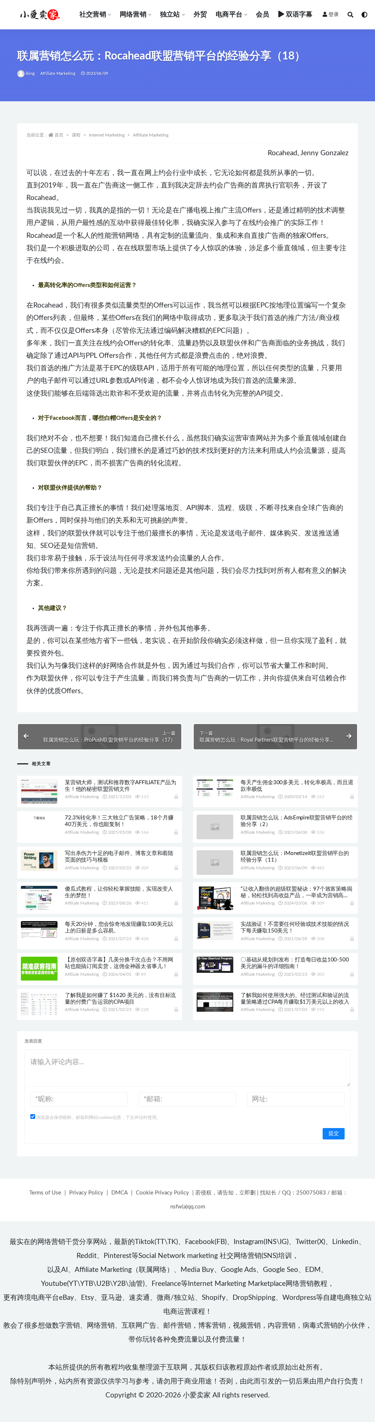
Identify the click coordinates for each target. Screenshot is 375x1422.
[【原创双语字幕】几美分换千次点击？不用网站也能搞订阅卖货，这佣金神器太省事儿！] (39, 969)
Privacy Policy (86, 1193)
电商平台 (229, 14)
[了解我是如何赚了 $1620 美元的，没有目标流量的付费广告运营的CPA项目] (39, 1003)
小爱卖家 (197, 1395)
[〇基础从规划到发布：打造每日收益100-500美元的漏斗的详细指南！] (215, 965)
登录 (333, 14)
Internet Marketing (107, 135)
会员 (262, 14)
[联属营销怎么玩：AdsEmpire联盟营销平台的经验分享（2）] (215, 827)
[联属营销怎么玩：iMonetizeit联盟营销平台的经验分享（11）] (215, 862)
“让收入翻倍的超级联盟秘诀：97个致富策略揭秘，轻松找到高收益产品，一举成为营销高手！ (296, 895)
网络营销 (133, 14)
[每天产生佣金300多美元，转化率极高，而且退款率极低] (215, 788)
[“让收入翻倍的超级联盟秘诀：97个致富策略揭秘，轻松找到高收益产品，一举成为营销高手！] (215, 898)
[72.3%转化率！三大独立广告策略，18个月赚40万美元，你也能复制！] (39, 818)
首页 (59, 135)
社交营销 (92, 14)
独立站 (170, 14)
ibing (30, 74)
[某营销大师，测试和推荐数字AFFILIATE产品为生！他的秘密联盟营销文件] (39, 792)
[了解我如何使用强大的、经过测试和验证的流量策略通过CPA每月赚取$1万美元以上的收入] (215, 1002)
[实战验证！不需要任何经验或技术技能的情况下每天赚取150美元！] (215, 930)
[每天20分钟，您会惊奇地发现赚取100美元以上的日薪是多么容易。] (39, 930)
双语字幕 (299, 14)
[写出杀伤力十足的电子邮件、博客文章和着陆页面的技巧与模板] (39, 860)
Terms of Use (45, 1193)
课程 (76, 135)
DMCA (119, 1193)
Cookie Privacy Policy (162, 1193)
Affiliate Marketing (57, 74)
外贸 (200, 14)
